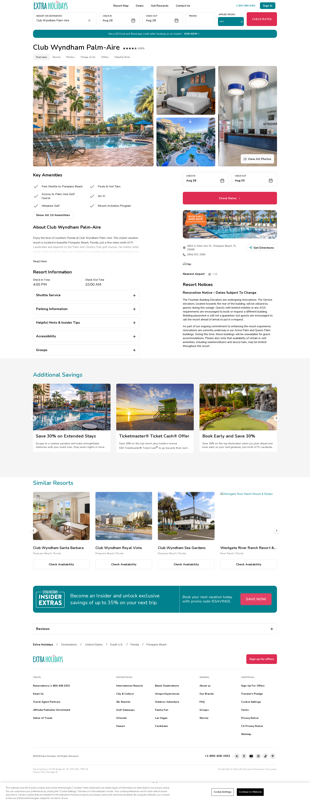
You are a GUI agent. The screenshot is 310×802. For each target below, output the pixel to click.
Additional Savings (58, 375)
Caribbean (161, 726)
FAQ (202, 702)
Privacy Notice (250, 718)
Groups (204, 710)
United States (94, 645)
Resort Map (120, 6)
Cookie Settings (222, 792)
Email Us (38, 693)
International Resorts (129, 685)
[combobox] (61, 20)
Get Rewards (159, 6)
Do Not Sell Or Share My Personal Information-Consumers (247, 769)
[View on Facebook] (244, 756)
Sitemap (246, 734)
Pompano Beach (156, 645)
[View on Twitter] (237, 756)
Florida (134, 645)
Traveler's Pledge (252, 693)
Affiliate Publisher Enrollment (51, 710)
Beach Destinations (167, 685)
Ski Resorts (123, 702)
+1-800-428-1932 (218, 756)
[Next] (276, 418)
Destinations (69, 645)
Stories (203, 718)
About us (204, 685)
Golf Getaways (125, 710)
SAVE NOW (256, 599)
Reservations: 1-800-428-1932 (51, 685)
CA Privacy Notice (252, 726)
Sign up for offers (261, 659)
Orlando (121, 718)
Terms (245, 710)
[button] (119, 19)
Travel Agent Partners (46, 702)
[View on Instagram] (258, 756)
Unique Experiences (167, 693)
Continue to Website (250, 792)
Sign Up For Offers (253, 685)
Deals (140, 6)
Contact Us (183, 6)
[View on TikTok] (265, 756)
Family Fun (161, 710)
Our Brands (206, 693)
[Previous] (33, 418)
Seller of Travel (42, 718)
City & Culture (125, 693)
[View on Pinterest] (273, 756)
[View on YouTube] (251, 756)
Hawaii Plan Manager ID (45, 772)
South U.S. (116, 645)
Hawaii (120, 726)
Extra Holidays (43, 645)
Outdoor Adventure (167, 702)
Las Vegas (161, 718)
